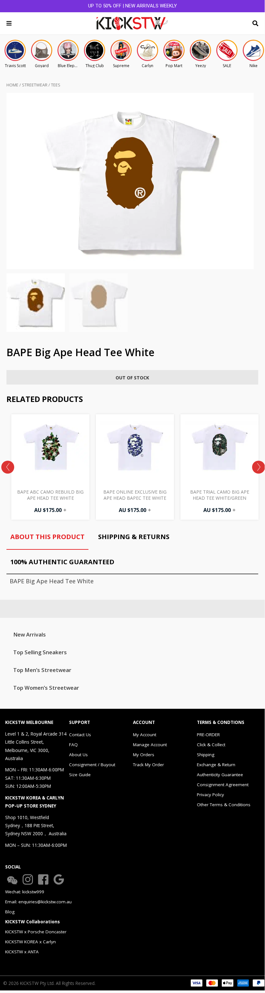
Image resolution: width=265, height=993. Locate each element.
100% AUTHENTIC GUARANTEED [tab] (62, 561)
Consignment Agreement (223, 784)
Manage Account (150, 744)
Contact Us (80, 734)
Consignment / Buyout (92, 764)
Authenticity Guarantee (220, 774)
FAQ (73, 744)
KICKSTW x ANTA (22, 952)
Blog (10, 912)
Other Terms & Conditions (223, 804)
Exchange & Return (216, 764)
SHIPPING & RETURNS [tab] (133, 536)
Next (258, 467)
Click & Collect (211, 744)
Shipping (205, 754)
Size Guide (80, 774)
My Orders (143, 754)
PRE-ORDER (208, 734)
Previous (7, 467)
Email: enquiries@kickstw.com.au (38, 902)
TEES (55, 85)
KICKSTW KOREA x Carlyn (30, 942)
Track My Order (148, 764)
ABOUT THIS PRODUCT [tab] (47, 536)
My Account (144, 734)
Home (12, 85)
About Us (78, 754)
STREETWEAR (34, 85)
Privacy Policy (210, 794)
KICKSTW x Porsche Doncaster (35, 932)
